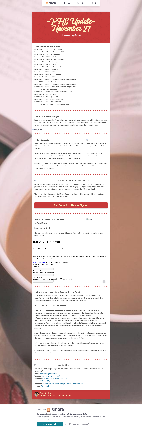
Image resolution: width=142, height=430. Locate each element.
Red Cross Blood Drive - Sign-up (71, 205)
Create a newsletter (49, 424)
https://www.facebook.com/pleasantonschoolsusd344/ (63, 384)
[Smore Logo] (51, 3)
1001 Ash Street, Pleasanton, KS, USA (56, 379)
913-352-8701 (45, 381)
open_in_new (104, 281)
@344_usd (45, 386)
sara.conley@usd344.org (48, 374)
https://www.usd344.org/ (51, 376)
